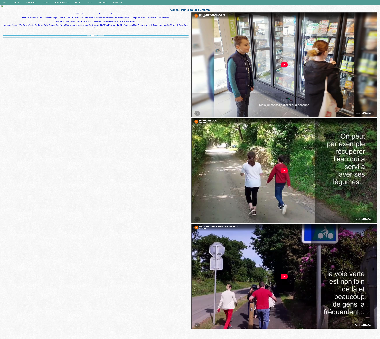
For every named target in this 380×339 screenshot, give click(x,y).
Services (78, 2)
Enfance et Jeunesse (61, 2)
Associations (102, 2)
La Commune (30, 2)
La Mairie (45, 2)
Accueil (5, 2)
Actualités (16, 2)
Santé (89, 2)
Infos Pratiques (118, 2)
